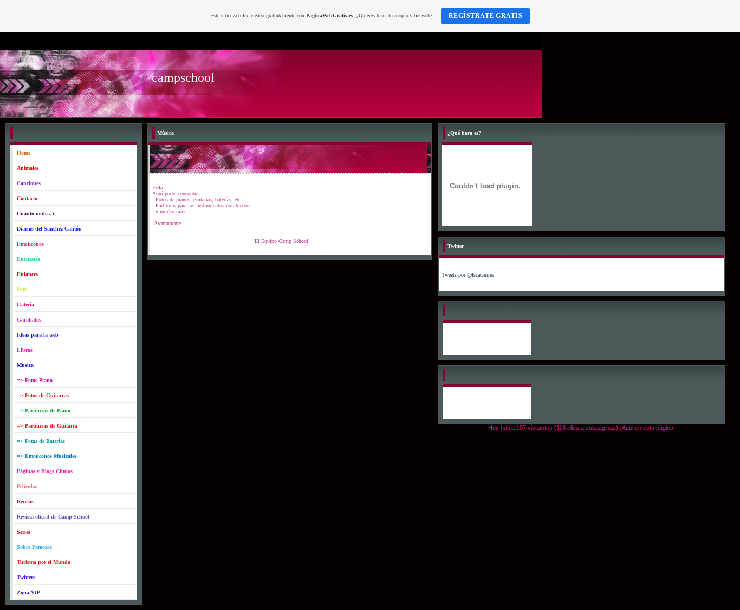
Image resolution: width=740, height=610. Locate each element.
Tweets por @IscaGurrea (468, 275)
